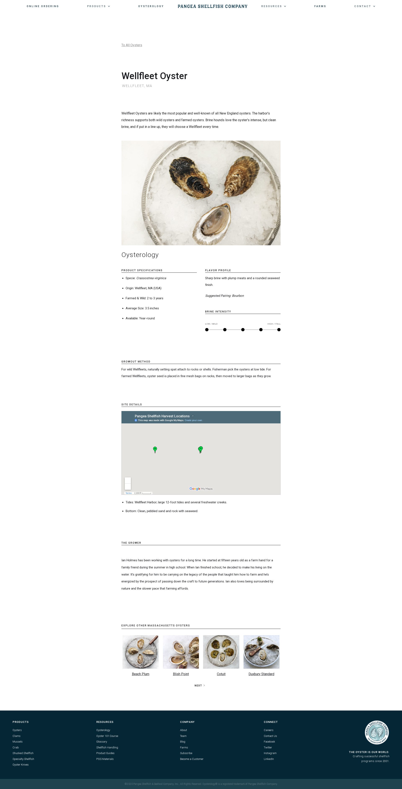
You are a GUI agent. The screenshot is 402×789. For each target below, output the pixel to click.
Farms (320, 6)
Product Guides (105, 753)
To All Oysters (131, 45)
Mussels (18, 741)
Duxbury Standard (261, 674)
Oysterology (151, 6)
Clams (17, 736)
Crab (16, 747)
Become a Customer (192, 759)
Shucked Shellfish (23, 753)
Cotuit (221, 674)
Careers (268, 730)
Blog (182, 741)
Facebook (269, 741)
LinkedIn (269, 759)
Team (183, 736)
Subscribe (186, 753)
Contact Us (270, 736)
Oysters (17, 730)
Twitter (268, 747)
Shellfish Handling (107, 747)
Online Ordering (43, 6)
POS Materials (105, 759)
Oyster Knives (21, 764)
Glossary (101, 741)
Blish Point (181, 674)
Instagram (270, 753)
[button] (98, 6)
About (183, 730)
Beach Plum (140, 674)
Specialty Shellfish (23, 759)
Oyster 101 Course (107, 736)
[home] (212, 6)
